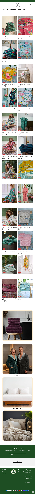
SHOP (3, 471)
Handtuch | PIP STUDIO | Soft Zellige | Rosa (24, 251)
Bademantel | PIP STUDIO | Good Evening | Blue (9, 132)
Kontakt (19, 484)
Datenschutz (20, 475)
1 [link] (12, 305)
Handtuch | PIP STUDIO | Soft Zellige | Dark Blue (25, 156)
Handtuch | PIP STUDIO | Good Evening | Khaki (24, 84)
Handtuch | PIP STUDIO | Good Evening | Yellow (9, 84)
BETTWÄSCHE (17, 442)
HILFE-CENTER (5, 475)
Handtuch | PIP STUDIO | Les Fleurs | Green (8, 251)
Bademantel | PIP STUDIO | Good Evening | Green (9, 203)
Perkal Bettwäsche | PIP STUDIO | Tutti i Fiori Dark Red (9, 299)
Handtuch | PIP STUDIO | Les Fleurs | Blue (24, 298)
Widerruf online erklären (17, 461)
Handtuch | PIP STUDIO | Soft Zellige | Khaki (24, 227)
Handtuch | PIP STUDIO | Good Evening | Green (9, 36)
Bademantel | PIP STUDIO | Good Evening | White (9, 227)
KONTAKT (4, 473)
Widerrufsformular (21, 471)
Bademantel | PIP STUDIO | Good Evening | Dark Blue (9, 108)
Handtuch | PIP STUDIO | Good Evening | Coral (24, 36)
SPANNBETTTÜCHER (17, 408)
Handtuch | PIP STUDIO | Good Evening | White (25, 108)
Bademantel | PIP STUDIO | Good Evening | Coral (9, 156)
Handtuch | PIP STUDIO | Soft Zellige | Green (24, 132)
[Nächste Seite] (23, 306)
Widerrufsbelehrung (21, 482)
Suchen (19, 473)
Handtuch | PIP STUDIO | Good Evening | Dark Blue (9, 60)
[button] (2, 5)
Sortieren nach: (16, 14)
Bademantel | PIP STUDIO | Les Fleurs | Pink (24, 203)
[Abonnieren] (25, 454)
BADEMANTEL (17, 375)
